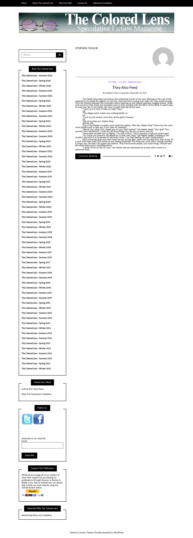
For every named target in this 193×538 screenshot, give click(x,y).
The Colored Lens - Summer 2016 (37, 278)
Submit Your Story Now (33, 389)
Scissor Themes (86, 533)
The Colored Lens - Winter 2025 (36, 106)
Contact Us (82, 3)
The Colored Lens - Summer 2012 (37, 359)
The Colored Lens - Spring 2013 (36, 343)
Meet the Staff (65, 3)
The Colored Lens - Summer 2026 (37, 76)
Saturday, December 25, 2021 (134, 93)
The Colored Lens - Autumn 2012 (37, 354)
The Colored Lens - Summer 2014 (37, 318)
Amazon (45, 480)
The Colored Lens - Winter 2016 (36, 288)
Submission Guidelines (102, 3)
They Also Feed (124, 88)
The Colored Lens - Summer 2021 (37, 177)
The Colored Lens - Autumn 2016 (37, 273)
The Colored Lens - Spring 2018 (36, 242)
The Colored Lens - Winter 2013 (36, 349)
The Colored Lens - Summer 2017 (37, 258)
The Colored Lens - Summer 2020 (37, 197)
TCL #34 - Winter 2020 (130, 82)
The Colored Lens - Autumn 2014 (37, 313)
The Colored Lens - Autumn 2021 (37, 172)
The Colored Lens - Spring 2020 (36, 202)
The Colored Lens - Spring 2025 (36, 101)
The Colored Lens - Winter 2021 (36, 187)
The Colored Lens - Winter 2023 (36, 147)
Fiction (112, 82)
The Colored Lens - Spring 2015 (36, 303)
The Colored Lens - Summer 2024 (37, 116)
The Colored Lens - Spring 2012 (36, 364)
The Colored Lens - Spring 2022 (36, 162)
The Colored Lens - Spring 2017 (36, 263)
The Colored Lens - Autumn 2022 (37, 151)
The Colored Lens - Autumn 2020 (37, 192)
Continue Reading (87, 156)
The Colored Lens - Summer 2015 (37, 298)
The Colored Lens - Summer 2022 (37, 157)
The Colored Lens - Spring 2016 (36, 283)
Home (24, 3)
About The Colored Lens (42, 3)
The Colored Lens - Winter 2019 (36, 227)
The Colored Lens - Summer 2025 (37, 96)
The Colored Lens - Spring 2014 (36, 323)
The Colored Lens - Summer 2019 (37, 217)
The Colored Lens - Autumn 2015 (37, 293)
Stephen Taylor (86, 48)
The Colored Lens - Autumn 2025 (37, 91)
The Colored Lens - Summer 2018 (37, 237)
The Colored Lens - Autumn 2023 (37, 131)
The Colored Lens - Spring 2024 (36, 121)
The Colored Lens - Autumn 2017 (37, 252)
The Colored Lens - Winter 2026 (36, 86)
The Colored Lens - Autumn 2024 (37, 111)
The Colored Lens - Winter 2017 (36, 268)
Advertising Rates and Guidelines (37, 515)
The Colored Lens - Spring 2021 (36, 182)
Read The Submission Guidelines (37, 394)
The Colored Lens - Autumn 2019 (37, 212)
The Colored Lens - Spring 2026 (36, 81)
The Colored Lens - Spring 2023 (36, 141)
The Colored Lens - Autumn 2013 (37, 333)
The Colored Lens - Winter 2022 (36, 167)
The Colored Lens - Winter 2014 (36, 328)
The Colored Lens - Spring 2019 (36, 222)
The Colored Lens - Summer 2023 (37, 136)
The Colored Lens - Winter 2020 (36, 207)
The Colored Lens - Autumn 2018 (37, 232)
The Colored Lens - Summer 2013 (37, 338)
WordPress (119, 533)
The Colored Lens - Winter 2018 (36, 248)
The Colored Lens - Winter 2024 (36, 126)
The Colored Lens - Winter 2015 (36, 308)
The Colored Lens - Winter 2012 (36, 369)
